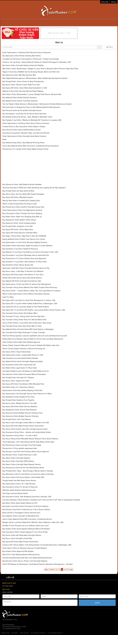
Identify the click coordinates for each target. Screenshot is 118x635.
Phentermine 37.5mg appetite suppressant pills (19, 448)
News (4, 139)
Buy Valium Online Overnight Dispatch (16, 458)
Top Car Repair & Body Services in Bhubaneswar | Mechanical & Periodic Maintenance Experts (37, 104)
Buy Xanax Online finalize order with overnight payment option (25, 429)
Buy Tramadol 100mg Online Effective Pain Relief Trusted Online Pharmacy (29, 287)
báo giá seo (14, 633)
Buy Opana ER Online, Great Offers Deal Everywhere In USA (24, 88)
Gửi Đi (97, 603)
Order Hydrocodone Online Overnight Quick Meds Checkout (24, 136)
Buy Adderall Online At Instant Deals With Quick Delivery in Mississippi (27, 329)
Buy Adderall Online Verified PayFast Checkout (19, 97)
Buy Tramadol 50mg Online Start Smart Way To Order (22, 326)
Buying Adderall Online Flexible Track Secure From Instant (23, 239)
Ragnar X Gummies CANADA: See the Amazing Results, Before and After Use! (31, 72)
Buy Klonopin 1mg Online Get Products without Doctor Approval (25, 451)
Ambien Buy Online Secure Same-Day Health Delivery (22, 278)
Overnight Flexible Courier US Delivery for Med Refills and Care (25, 371)
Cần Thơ (109, 47)
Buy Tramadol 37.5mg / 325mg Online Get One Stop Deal (23, 316)
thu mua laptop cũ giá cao (38, 633)
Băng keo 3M (5, 633)
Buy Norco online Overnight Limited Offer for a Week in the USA (25, 423)
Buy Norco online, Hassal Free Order (15, 381)
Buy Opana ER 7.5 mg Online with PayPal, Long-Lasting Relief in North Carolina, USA (33, 310)
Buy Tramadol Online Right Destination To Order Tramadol (23, 332)
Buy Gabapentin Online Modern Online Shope (19, 220)
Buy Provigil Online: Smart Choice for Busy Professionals (23, 81)
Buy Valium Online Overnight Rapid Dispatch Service (21, 464)
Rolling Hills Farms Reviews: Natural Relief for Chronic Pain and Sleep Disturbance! (32, 339)
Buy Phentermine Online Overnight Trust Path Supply (21, 445)
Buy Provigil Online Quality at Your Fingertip (18, 400)
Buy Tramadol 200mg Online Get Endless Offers (19, 313)
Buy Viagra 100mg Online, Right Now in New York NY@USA (24, 236)
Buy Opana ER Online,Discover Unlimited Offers (19, 233)
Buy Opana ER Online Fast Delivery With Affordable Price (23, 384)
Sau (71, 569)
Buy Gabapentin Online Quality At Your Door (18, 397)
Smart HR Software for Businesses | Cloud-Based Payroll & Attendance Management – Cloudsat (37, 564)
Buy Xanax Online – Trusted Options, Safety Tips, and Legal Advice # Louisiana (31, 291)
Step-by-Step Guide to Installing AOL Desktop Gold (21, 200)
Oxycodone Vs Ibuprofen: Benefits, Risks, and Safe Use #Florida (25, 133)
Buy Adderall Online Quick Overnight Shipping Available (22, 361)
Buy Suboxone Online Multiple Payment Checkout (20, 416)
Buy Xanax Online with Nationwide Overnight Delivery (21, 535)
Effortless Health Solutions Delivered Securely (19, 490)
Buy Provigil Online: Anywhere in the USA (17, 226)
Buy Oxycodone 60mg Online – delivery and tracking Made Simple (26, 432)
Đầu (46, 569)
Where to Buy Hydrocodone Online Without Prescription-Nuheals (25, 294)
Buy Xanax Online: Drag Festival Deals (16, 352)
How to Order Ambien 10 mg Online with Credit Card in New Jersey (26, 323)
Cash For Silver (8, 297)
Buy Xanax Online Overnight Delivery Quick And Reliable (23, 65)
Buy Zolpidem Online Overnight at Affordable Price (20, 516)
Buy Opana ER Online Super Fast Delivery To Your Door (22, 274)
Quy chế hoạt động (8, 624)
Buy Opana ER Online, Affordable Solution (17, 197)
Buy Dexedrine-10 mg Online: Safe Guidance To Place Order (24, 262)
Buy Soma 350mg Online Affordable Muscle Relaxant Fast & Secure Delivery (30, 439)
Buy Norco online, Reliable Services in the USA (19, 403)
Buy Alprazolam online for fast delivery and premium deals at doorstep (28, 474)
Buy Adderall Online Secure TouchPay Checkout (20, 101)
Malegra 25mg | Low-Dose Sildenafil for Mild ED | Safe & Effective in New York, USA (32, 522)
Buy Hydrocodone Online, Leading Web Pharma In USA (22, 355)
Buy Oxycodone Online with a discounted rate (19, 365)
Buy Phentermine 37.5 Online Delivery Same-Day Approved (24, 258)
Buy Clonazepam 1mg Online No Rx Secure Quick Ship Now (24, 114)
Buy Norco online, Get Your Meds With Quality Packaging (23, 194)
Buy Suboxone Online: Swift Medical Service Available (22, 184)
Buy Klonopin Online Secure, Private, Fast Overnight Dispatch (24, 561)
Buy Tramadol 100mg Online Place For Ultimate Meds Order (24, 320)
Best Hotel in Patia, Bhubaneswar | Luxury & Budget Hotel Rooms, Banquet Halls (31, 94)
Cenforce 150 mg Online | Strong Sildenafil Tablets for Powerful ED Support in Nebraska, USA (36, 62)
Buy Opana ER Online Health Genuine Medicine (19, 406)
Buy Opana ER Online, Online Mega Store (17, 229)
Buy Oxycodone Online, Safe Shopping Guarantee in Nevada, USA (26, 497)
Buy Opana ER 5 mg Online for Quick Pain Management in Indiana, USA (28, 300)
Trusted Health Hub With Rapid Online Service (19, 480)
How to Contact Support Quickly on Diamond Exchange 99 (23, 349)
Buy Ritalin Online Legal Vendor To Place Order (19, 368)
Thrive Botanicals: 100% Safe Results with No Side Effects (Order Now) (28, 442)
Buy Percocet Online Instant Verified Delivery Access (21, 130)
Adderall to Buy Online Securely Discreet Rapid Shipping (22, 91)
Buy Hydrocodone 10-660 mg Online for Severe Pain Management (26, 284)
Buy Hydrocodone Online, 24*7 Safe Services (18, 484)
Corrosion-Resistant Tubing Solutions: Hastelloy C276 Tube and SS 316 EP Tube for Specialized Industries (41, 500)
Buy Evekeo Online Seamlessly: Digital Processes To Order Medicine (27, 246)
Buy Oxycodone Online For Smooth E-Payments (20, 487)
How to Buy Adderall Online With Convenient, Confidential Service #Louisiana (30, 146)
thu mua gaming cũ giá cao (55, 633)
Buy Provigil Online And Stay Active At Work (18, 191)
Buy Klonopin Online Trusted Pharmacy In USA (19, 455)
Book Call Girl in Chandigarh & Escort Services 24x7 (21, 513)
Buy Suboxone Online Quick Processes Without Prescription (24, 374)
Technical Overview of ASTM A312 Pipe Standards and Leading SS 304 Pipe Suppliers (34, 188)
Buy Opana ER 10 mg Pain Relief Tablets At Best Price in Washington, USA (29, 303)
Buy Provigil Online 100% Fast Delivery (16, 419)
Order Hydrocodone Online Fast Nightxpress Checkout (22, 210)
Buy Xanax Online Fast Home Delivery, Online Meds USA (23, 477)
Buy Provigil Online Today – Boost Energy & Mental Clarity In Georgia (27, 471)
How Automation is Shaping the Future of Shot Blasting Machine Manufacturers (31, 107)
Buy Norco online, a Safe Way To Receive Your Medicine (23, 271)
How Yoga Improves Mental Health (15, 493)
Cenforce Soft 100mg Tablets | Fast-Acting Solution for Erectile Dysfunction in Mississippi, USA (36, 545)
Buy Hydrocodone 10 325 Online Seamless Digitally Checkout (24, 242)
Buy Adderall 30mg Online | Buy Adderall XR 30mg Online (23, 143)
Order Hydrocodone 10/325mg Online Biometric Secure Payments (26, 52)
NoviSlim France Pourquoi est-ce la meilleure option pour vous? (25, 526)
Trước (52, 569)
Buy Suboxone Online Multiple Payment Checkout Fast (22, 413)
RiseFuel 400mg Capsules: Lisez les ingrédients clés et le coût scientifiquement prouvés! (34, 336)
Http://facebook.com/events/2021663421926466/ (20, 358)
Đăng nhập (104, 2)
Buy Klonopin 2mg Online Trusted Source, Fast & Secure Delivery (26, 509)
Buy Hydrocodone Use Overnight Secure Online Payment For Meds (27, 394)
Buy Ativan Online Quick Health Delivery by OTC (19, 503)
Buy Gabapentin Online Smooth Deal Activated (19, 410)
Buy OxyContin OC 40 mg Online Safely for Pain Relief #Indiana (25, 307)
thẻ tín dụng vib (24, 633)
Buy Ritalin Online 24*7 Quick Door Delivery (18, 387)
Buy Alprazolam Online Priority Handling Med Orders (21, 56)
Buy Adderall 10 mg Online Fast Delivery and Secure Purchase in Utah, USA (30, 252)
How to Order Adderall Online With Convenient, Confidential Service (27, 519)
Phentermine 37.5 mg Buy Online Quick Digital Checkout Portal (25, 149)
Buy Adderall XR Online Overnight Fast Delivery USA (21, 281)
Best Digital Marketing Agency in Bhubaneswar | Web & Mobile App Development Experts (34, 78)
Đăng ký (113, 2)
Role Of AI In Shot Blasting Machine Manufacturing (20, 554)
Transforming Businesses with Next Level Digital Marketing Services (27, 558)
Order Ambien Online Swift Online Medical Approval (21, 342)
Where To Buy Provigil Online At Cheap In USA (19, 204)
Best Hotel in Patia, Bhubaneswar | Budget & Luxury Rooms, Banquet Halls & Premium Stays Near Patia (40, 69)
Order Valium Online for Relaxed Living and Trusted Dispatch (24, 548)
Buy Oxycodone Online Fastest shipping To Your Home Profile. (25, 532)
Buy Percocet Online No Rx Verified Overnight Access (21, 110)
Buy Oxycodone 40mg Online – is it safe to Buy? (20, 435)
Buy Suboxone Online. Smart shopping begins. (19, 223)
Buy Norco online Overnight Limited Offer (17, 538)
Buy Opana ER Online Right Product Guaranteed (20, 542)
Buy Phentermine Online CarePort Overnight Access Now (23, 207)
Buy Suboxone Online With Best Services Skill (19, 75)
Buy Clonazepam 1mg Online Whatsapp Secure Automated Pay (25, 255)
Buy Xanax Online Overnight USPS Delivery (18, 461)
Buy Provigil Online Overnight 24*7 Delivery (18, 377)
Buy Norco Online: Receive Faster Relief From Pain (21, 85)
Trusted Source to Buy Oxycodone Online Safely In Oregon (23, 126)
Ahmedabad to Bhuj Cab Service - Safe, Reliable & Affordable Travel (27, 117)
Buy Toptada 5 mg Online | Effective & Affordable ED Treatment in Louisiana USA (31, 120)
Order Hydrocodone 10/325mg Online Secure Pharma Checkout (25, 123)
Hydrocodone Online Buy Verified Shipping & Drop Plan (22, 390)
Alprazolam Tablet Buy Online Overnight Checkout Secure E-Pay (25, 268)
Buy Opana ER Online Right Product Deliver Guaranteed (23, 426)
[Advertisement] (59, 167)
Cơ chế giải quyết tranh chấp (11, 628)
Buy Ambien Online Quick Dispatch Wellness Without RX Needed (26, 529)
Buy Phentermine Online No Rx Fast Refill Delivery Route (23, 468)
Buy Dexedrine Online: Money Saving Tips (17, 265)
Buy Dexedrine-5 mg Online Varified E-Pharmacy (20, 249)
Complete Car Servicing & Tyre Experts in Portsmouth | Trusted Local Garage (30, 59)
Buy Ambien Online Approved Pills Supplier (18, 551)
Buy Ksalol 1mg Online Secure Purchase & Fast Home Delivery (25, 506)
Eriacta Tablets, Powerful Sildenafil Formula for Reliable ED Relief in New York (30, 345)
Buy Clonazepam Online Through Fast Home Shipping (22, 213)
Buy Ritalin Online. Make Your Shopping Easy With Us (22, 217)
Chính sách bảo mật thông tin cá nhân (14, 626)
